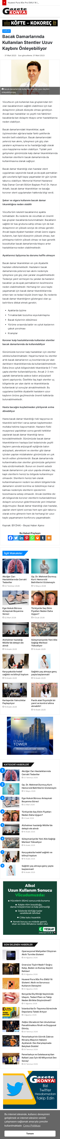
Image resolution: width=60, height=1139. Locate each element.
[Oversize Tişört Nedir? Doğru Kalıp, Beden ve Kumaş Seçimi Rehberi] (10, 969)
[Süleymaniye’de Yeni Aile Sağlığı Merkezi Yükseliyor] (44, 629)
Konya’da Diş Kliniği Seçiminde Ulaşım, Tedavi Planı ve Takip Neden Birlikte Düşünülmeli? (38, 997)
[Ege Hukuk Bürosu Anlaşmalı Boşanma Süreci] (15, 598)
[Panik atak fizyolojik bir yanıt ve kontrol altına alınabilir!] (44, 690)
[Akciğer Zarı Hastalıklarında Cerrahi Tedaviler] (15, 566)
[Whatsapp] (32, 538)
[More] (49, 538)
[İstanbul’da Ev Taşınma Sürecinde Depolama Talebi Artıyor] (10, 1012)
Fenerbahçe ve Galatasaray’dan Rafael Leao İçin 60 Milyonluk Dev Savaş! (39, 1057)
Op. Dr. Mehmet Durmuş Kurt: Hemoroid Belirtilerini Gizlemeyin (43, 579)
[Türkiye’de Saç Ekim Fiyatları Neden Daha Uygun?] (44, 598)
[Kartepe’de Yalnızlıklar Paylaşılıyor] (15, 690)
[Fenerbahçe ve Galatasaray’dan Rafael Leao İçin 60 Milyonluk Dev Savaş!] (10, 1058)
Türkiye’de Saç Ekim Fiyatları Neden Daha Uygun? (42, 611)
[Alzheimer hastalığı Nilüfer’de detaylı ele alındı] (15, 629)
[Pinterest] (26, 538)
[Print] (37, 538)
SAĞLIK (6, 31)
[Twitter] (16, 538)
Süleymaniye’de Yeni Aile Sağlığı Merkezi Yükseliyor (44, 642)
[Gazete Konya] (14, 11)
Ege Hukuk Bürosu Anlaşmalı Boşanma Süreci (12, 611)
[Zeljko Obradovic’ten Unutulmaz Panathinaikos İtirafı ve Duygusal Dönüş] (10, 1026)
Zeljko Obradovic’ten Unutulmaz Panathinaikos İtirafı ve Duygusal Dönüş (39, 1025)
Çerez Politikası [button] (31, 1125)
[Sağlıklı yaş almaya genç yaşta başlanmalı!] (44, 661)
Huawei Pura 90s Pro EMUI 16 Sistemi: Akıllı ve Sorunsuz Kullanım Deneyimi (37, 982)
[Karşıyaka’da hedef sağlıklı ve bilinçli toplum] (15, 661)
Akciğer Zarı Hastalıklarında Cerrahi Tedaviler (14, 579)
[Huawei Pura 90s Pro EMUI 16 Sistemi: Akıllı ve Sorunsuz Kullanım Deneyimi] (10, 983)
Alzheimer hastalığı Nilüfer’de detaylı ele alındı (13, 642)
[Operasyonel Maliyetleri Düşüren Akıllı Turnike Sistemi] (10, 955)
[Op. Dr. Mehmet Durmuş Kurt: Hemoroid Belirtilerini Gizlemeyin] (44, 566)
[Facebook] (10, 538)
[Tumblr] (43, 538)
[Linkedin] (21, 538)
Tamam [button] (30, 1133)
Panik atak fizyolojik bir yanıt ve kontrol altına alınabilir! (43, 703)
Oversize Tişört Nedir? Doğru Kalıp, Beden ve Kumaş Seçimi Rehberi (37, 967)
